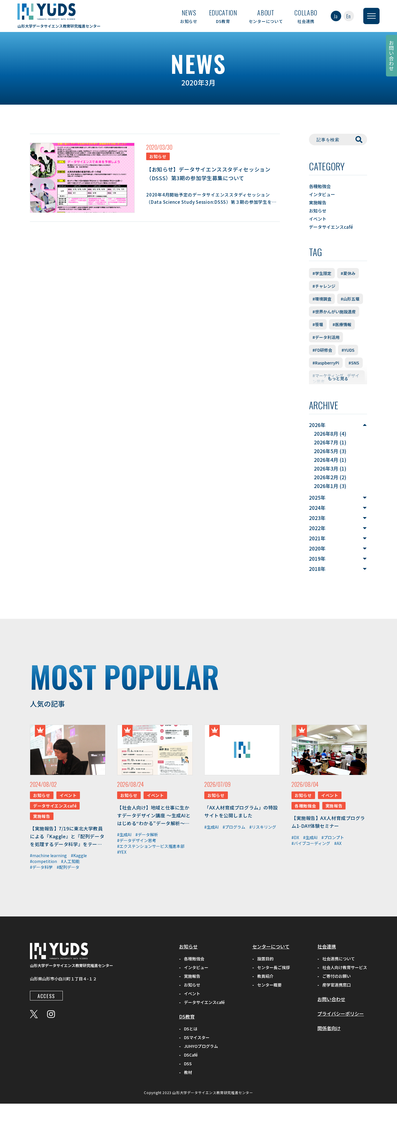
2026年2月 (326, 477)
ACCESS (46, 996)
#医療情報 (341, 324)
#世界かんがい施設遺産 (334, 311)
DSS (188, 1063)
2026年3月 (326, 468)
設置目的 (265, 959)
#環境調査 (321, 299)
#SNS (353, 363)
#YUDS (348, 350)
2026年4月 (326, 459)
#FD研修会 (322, 350)
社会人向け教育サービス (344, 967)
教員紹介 (265, 976)
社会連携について (338, 959)
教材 (188, 1072)
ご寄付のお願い (336, 976)
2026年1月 (326, 485)
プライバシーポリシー (340, 1013)
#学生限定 (321, 273)
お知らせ (188, 16)
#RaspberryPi (325, 363)
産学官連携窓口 (336, 985)
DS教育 (223, 16)
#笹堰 (317, 324)
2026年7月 (326, 442)
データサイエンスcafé (331, 227)
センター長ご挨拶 (273, 967)
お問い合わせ (391, 55)
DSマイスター (197, 1037)
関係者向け (329, 1028)
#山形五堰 (350, 299)
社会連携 (305, 16)
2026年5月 (326, 451)
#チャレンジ (323, 286)
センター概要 (269, 985)
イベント (317, 219)
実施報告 (317, 202)
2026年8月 (326, 433)
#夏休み (348, 273)
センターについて (266, 16)
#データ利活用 (325, 337)
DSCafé (191, 1055)
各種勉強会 (320, 186)
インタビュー (322, 194)
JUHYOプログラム (201, 1046)
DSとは (190, 1029)
